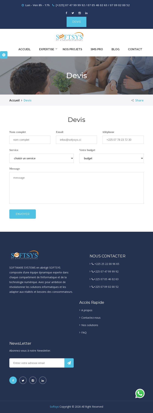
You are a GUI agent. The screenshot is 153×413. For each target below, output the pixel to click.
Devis (76, 21)
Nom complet (17, 131)
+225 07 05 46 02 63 (106, 279)
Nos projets (72, 49)
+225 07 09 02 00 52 (106, 286)
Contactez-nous (91, 317)
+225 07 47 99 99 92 (106, 271)
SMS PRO (97, 49)
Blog (115, 49)
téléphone (108, 131)
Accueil (24, 49)
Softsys (54, 406)
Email (59, 131)
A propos (86, 310)
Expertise (46, 49)
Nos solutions (89, 325)
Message (14, 168)
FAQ (84, 332)
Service (13, 150)
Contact (135, 49)
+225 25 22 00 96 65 (106, 264)
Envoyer (22, 214)
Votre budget (87, 150)
